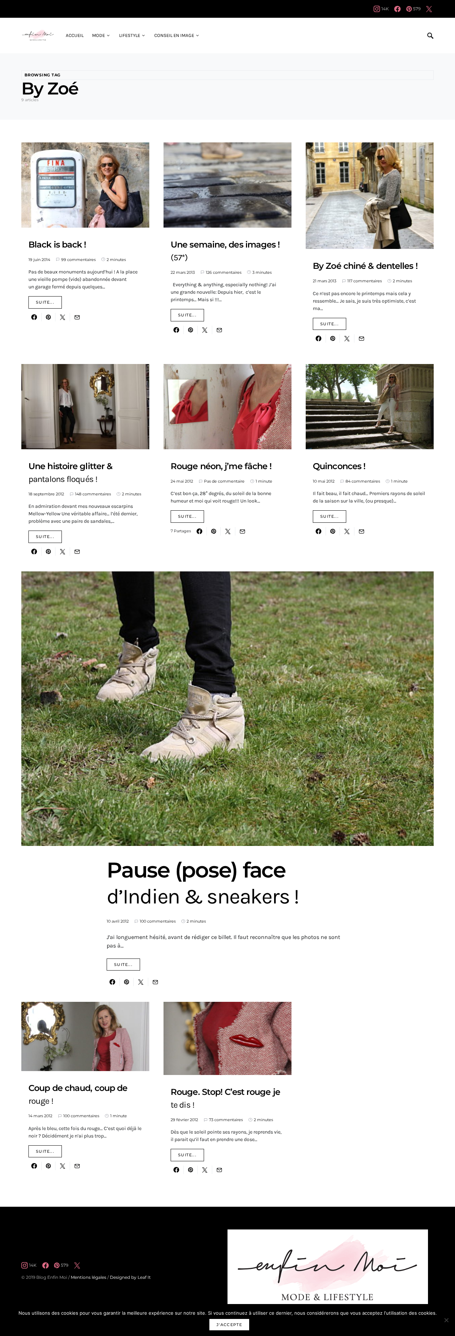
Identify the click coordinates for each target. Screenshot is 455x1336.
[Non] (446, 1320)
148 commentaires (93, 494)
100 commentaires (158, 921)
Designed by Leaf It (130, 1277)
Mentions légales (88, 1277)
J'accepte (229, 1324)
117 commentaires (364, 280)
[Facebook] (397, 9)
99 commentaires (78, 259)
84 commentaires (363, 481)
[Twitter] (429, 9)
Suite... (45, 302)
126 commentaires (223, 272)
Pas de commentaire (224, 481)
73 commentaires (226, 1119)
